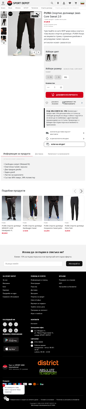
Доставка (34, 290)
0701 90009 (38, 342)
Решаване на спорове (67, 280)
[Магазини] (58, 3)
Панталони (34, 8)
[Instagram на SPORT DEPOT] (5, 324)
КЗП (60, 283)
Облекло (18, 8)
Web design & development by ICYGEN (43, 405)
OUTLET (26, 8)
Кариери (6, 290)
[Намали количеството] (48, 87)
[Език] (82, 3)
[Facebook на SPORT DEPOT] (10, 324)
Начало (3, 8)
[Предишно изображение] (4, 12)
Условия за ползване (47, 400)
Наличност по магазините (70, 103)
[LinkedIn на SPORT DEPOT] (16, 330)
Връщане (34, 293)
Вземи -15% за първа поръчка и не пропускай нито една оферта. (43, 254)
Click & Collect (36, 300)
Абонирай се (74, 263)
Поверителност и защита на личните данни (24, 400)
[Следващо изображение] (4, 43)
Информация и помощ (39, 280)
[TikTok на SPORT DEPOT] (5, 330)
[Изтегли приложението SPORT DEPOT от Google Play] (11, 340)
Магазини (6, 283)
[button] (75, 191)
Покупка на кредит (37, 297)
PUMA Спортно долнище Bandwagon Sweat (32, 227)
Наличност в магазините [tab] (58, 154)
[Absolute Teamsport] (48, 372)
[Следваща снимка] (38, 52)
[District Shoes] (48, 363)
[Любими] (70, 3)
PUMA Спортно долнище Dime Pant (74, 227)
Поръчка (34, 287)
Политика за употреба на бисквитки (67, 400)
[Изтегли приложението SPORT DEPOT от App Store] (11, 348)
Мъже (10, 8)
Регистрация (35, 283)
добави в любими (54, 103)
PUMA (47, 13)
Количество (50, 83)
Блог (4, 287)
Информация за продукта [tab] (16, 153)
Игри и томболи (36, 313)
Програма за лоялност (39, 310)
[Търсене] (52, 3)
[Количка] (76, 3)
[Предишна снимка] (34, 52)
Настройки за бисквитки (67, 287)
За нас (5, 280)
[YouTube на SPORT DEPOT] (16, 324)
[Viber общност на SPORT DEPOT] (10, 330)
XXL (65, 77)
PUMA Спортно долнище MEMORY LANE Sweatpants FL (11, 228)
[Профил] (64, 3)
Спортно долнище (46, 8)
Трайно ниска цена (38, 307)
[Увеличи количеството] (61, 87)
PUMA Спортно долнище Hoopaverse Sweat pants (53, 227)
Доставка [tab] (39, 154)
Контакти (34, 323)
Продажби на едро (9, 293)
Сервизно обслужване (11, 297)
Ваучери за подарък (38, 303)
